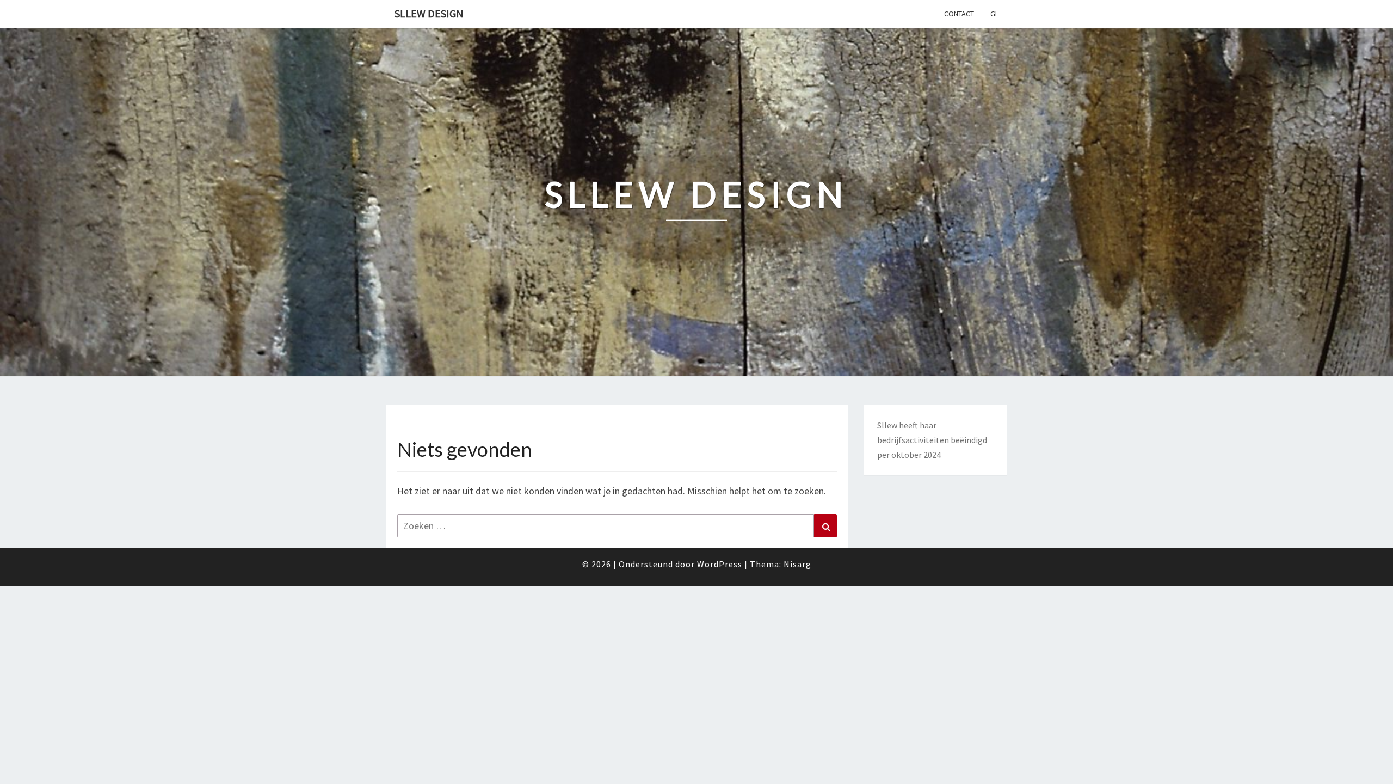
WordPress (719, 564)
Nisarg (797, 564)
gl (994, 14)
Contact (959, 14)
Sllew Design (429, 13)
